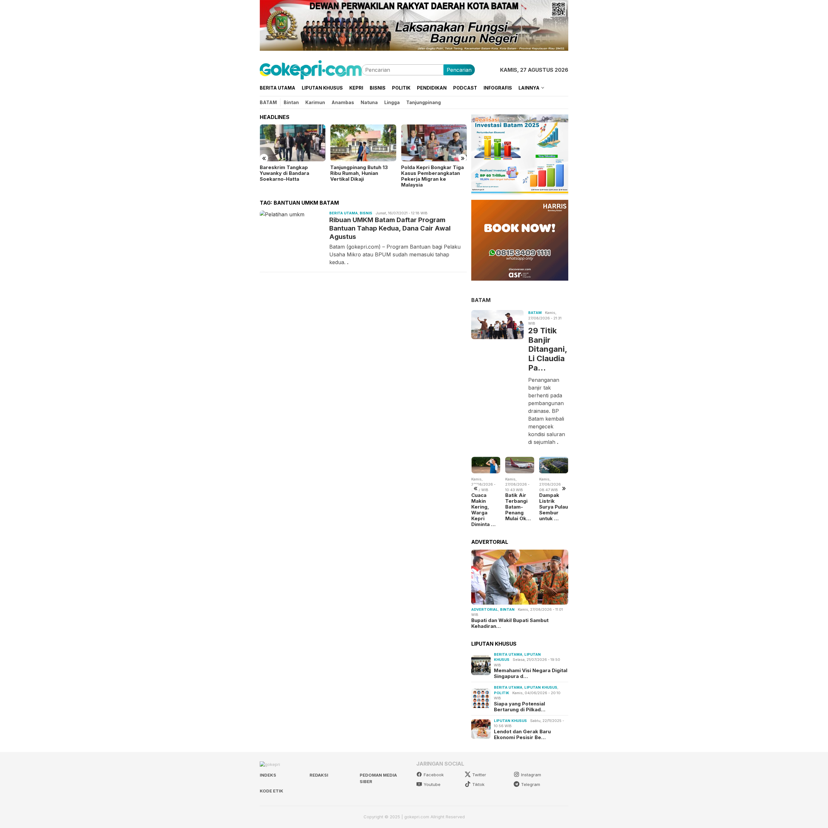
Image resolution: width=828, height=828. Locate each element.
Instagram (531, 774)
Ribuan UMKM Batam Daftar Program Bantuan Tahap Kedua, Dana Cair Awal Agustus (390, 228)
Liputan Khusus (540, 687)
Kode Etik (271, 790)
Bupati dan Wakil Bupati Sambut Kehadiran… (510, 623)
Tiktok (478, 784)
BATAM (481, 299)
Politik (501, 692)
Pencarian (459, 70)
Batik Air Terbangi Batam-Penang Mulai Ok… (518, 507)
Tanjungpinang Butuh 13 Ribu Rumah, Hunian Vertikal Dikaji (359, 173)
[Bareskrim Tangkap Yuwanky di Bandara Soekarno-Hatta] (292, 142)
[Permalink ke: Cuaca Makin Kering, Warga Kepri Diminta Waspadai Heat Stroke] (485, 465)
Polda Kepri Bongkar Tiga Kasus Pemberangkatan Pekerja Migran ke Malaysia (432, 176)
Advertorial (484, 609)
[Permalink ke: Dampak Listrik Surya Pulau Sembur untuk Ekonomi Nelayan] (553, 465)
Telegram (530, 784)
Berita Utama (343, 213)
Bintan (507, 609)
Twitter (479, 774)
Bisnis (366, 213)
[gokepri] (311, 69)
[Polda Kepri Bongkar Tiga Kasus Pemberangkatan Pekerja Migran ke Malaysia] (434, 142)
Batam (535, 312)
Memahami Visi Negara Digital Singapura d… (530, 673)
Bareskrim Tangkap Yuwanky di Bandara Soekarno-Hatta (284, 173)
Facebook (434, 774)
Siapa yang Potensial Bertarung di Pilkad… (519, 706)
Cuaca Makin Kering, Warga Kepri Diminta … (483, 509)
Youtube (432, 784)
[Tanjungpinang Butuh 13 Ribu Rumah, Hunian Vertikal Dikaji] (363, 142)
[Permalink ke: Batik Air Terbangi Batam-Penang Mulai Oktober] (519, 465)
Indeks (268, 775)
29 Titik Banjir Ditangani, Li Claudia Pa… (547, 349)
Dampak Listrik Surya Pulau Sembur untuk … (553, 507)
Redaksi (319, 775)
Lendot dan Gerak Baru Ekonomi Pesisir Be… (522, 734)
